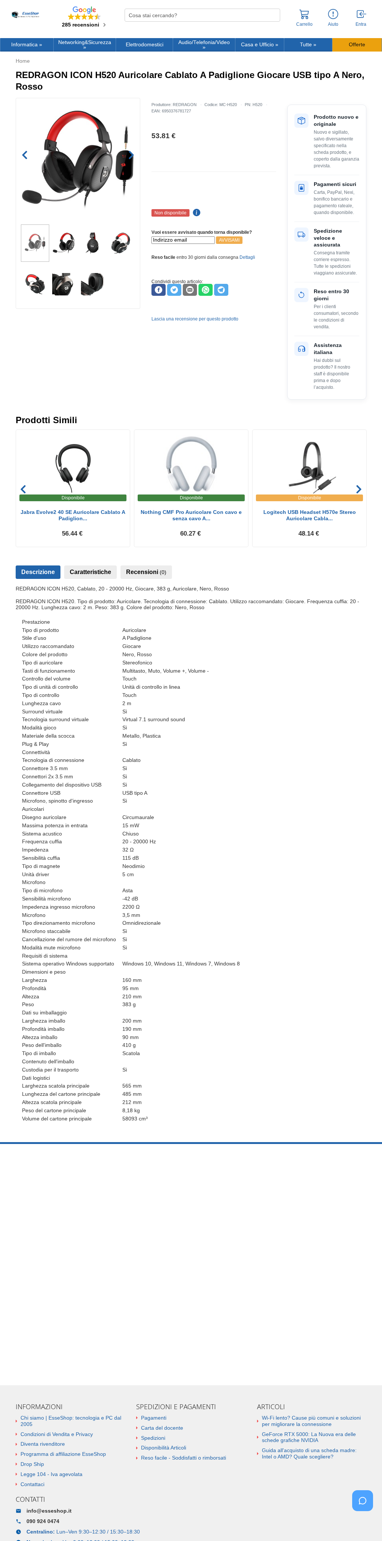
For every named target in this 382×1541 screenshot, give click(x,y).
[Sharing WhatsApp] (205, 290)
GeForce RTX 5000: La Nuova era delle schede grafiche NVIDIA (309, 1437)
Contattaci (32, 1484)
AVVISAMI (229, 240)
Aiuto (333, 24)
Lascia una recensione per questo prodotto (194, 319)
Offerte (357, 44)
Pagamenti (153, 1418)
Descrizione (38, 572)
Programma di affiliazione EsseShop (63, 1454)
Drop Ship (32, 1464)
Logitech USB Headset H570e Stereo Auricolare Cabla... (309, 515)
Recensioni (146, 572)
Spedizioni (153, 1438)
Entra (361, 24)
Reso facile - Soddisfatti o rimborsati (183, 1458)
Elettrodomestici (144, 44)
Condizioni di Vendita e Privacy (57, 1434)
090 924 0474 (42, 1521)
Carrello (304, 24)
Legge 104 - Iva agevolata (51, 1474)
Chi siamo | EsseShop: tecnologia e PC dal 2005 (71, 1421)
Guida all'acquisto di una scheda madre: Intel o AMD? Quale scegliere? (309, 1453)
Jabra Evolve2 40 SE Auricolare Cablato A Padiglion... (73, 515)
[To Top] (365, 1523)
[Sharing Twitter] (174, 290)
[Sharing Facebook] (158, 290)
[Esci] (362, 14)
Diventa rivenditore (43, 1444)
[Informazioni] (333, 14)
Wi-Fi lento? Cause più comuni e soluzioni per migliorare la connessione (311, 1421)
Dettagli (247, 257)
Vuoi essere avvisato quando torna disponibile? (201, 232)
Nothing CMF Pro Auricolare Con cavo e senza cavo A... (191, 515)
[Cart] (304, 17)
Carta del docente (162, 1428)
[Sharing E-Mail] (190, 290)
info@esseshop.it (49, 1511)
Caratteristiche (90, 572)
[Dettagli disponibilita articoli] (195, 213)
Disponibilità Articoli (163, 1448)
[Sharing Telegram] (221, 290)
